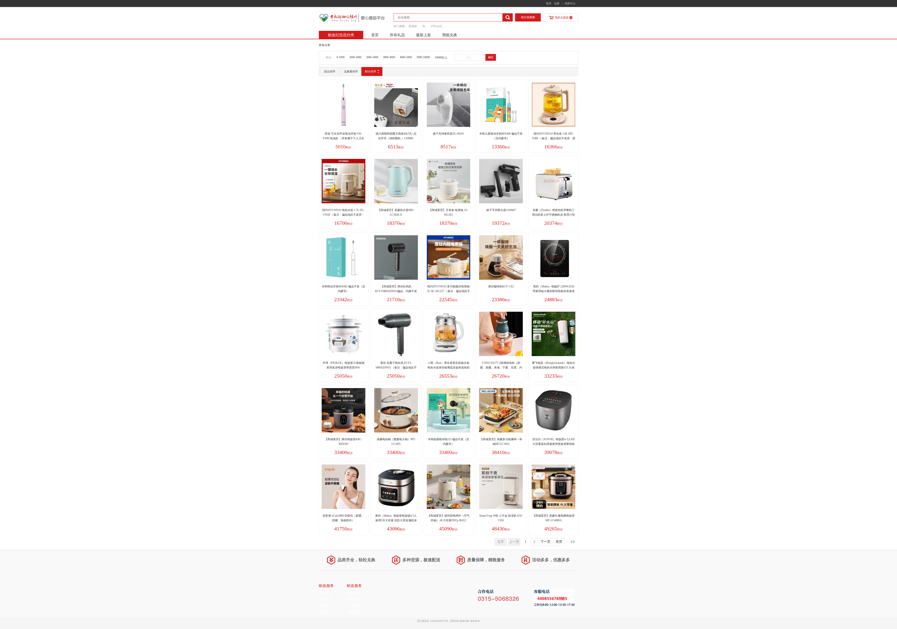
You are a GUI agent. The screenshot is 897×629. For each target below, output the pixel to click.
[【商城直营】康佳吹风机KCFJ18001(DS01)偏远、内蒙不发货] (396, 257)
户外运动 (436, 26)
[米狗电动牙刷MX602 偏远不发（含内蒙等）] (343, 257)
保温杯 (413, 26)
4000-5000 (406, 57)
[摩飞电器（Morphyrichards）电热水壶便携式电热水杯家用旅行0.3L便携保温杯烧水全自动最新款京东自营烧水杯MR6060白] (553, 334)
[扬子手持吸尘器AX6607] (501, 181)
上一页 (514, 541)
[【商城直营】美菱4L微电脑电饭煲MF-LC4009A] (553, 487)
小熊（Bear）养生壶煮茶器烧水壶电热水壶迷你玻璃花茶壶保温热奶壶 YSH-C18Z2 (448, 367)
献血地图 (324, 605)
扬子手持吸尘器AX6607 (501, 210)
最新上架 (423, 35)
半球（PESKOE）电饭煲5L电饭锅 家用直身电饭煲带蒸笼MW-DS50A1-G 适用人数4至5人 (343, 367)
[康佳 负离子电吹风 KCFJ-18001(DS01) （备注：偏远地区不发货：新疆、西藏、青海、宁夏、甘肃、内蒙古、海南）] (396, 334)
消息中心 (570, 3)
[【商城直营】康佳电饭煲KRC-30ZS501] (343, 410)
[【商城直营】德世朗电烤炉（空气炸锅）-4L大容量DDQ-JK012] (448, 487)
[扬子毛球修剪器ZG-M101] (448, 104)
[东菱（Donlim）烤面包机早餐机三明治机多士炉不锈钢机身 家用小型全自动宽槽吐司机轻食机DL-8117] (553, 181)
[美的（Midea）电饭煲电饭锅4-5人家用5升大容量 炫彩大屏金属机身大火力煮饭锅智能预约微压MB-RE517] (396, 487)
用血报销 (324, 612)
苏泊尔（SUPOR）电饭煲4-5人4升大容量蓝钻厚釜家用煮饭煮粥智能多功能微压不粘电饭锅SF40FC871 (553, 444)
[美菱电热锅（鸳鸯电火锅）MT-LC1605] (396, 410)
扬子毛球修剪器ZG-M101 (448, 133)
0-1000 (341, 57)
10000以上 (441, 57)
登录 (549, 3)
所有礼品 (397, 35)
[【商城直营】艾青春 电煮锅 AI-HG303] (448, 181)
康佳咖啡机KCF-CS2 (501, 286)
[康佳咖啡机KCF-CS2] (501, 257)
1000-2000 (355, 57)
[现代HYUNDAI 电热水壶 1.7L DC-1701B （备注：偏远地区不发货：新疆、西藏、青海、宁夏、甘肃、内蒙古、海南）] (343, 181)
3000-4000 (389, 57)
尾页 (559, 541)
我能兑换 (449, 35)
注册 (556, 3)
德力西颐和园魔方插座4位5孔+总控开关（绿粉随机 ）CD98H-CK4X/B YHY (396, 138)
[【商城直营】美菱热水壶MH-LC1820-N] (396, 181)
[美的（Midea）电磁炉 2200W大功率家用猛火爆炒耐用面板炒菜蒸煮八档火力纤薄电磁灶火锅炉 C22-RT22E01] (553, 257)
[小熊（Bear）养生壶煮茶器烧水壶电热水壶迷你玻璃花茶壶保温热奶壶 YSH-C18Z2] (448, 334)
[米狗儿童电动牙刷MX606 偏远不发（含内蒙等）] (501, 104)
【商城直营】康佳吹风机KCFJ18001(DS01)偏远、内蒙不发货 (396, 291)
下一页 (545, 541)
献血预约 (324, 592)
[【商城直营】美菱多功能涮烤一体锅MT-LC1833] (501, 410)
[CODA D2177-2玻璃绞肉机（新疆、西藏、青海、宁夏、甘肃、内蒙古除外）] (501, 334)
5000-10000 (423, 57)
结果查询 (324, 598)
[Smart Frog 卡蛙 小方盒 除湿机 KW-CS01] (501, 487)
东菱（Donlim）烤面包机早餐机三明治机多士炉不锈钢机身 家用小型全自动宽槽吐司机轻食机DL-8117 (553, 214)
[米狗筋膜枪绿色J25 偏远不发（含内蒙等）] (448, 410)
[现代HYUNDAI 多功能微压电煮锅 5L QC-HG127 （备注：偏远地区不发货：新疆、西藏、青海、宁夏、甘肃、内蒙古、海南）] (448, 257)
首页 (375, 35)
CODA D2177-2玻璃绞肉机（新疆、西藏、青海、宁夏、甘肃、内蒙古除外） (501, 367)
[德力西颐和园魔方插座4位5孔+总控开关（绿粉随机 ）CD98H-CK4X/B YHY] (396, 104)
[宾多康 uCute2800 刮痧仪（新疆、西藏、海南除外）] (343, 487)
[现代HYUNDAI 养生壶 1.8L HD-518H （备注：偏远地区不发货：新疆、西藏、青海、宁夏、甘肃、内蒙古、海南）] (553, 104)
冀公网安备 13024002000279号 (432, 621)
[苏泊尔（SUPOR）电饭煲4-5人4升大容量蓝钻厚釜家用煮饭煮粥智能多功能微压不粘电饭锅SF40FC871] (553, 410)
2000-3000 (372, 57)
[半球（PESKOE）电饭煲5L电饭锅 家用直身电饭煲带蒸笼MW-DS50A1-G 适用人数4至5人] (343, 334)
